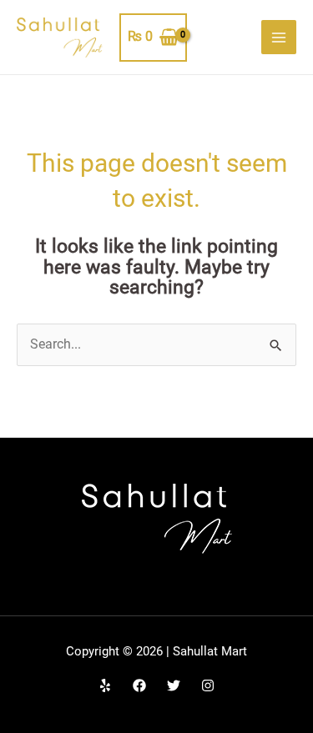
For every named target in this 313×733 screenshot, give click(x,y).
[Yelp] (105, 685)
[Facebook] (139, 685)
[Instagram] (208, 685)
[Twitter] (173, 685)
